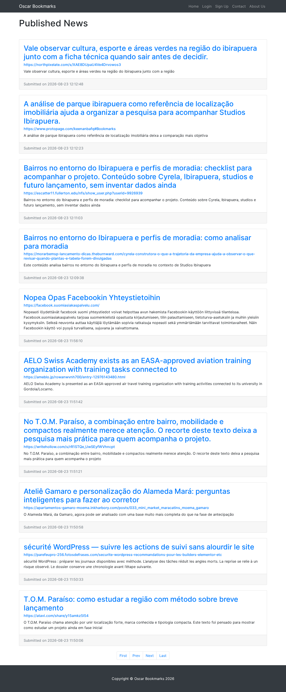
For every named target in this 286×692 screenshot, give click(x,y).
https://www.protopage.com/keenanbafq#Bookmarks (70, 128)
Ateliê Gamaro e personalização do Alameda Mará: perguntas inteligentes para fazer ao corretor (127, 495)
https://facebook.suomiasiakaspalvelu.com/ (61, 305)
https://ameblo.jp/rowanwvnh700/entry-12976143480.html (74, 377)
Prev (136, 655)
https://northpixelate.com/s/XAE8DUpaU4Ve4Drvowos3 (72, 64)
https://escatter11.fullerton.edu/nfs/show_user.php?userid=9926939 (83, 193)
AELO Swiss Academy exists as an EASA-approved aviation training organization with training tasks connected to (137, 364)
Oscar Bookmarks (37, 6)
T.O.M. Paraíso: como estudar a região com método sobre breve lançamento (131, 603)
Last (162, 655)
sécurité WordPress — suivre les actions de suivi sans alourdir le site (139, 547)
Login (207, 6)
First (123, 655)
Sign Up (222, 6)
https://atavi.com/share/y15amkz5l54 (56, 615)
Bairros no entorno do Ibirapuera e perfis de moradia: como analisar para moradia (137, 241)
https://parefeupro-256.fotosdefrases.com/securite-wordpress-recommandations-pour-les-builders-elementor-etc (123, 554)
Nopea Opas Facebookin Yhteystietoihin (92, 297)
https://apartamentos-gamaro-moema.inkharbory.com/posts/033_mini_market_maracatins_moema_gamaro (116, 507)
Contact (239, 6)
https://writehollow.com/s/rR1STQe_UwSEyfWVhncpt (69, 446)
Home (194, 6)
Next (150, 655)
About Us (257, 6)
